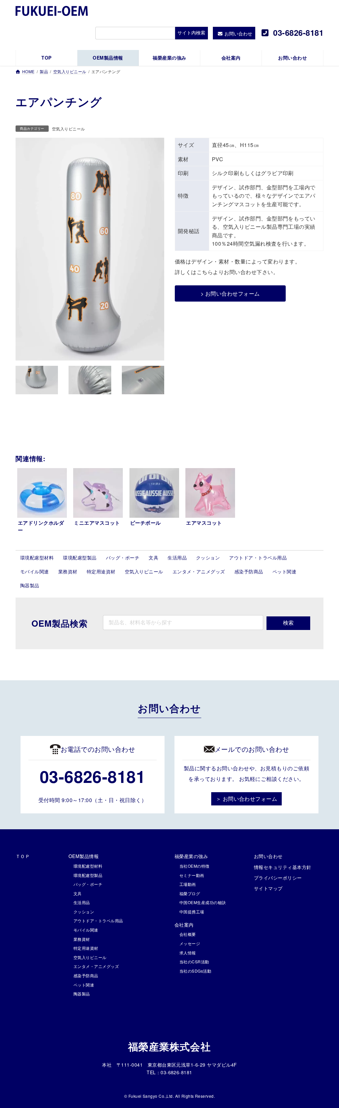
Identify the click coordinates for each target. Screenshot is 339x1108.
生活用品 (177, 557)
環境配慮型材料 (37, 557)
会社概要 (187, 934)
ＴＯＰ (23, 856)
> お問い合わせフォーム (230, 293)
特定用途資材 (101, 571)
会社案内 (184, 924)
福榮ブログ (189, 893)
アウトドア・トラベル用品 (258, 557)
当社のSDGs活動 (195, 971)
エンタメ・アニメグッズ (198, 571)
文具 (153, 557)
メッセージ (189, 943)
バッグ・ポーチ (122, 557)
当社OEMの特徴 (194, 866)
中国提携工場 (191, 911)
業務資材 (67, 571)
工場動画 (187, 884)
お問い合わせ (268, 856)
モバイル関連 (34, 571)
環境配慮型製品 (79, 557)
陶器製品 (29, 585)
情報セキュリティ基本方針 (283, 867)
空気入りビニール (68, 128)
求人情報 (187, 952)
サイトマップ (268, 888)
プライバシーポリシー (278, 877)
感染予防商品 (248, 571)
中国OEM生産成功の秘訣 (202, 902)
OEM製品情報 (84, 856)
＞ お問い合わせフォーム (246, 798)
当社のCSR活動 (194, 961)
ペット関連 (284, 571)
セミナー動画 (191, 875)
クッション (208, 557)
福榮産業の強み (191, 856)
